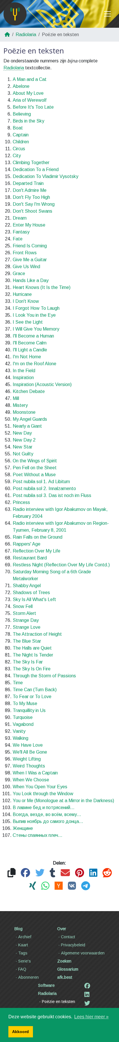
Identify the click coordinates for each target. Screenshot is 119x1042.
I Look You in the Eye (34, 315)
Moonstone (24, 412)
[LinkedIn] (87, 994)
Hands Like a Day (31, 280)
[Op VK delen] (72, 886)
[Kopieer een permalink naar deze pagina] (11, 873)
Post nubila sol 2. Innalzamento (44, 488)
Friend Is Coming (30, 245)
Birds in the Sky (28, 120)
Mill (16, 398)
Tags (22, 953)
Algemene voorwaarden (83, 953)
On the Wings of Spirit (35, 460)
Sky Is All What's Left (34, 599)
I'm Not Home (27, 356)
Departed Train (28, 183)
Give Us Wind (26, 266)
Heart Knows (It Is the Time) (41, 287)
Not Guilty (23, 453)
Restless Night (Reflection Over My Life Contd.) (61, 564)
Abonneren (28, 977)
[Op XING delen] (33, 886)
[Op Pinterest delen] (79, 873)
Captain (21, 134)
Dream (20, 218)
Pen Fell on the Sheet (35, 467)
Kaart (23, 945)
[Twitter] (87, 1003)
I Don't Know (26, 301)
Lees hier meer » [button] (91, 1016)
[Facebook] (87, 986)
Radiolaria (26, 34)
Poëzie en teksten (58, 1001)
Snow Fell (23, 606)
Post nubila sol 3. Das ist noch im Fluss (52, 495)
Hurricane (22, 294)
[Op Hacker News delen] (58, 886)
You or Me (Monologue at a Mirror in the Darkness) (63, 800)
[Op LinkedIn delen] (93, 873)
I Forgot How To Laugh (36, 308)
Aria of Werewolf (30, 100)
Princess (21, 502)
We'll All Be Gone (30, 752)
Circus (19, 148)
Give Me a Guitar (30, 259)
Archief (24, 937)
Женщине (23, 828)
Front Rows (25, 252)
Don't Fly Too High (31, 197)
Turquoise (23, 717)
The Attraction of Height (37, 634)
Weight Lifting (27, 759)
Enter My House (29, 225)
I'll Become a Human (33, 335)
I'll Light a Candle (30, 349)
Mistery (20, 405)
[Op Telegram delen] (86, 886)
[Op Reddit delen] (107, 873)
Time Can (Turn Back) (35, 689)
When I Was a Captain (35, 772)
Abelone (21, 86)
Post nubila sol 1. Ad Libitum (41, 481)
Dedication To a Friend (36, 169)
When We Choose (31, 779)
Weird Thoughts (29, 765)
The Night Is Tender (33, 654)
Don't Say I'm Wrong (34, 204)
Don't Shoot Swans (32, 211)
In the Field (24, 370)
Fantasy (21, 231)
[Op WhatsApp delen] (45, 886)
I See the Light (28, 322)
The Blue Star (27, 641)
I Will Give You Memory (36, 329)
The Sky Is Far (28, 661)
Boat (18, 127)
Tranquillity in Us (29, 710)
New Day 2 (24, 439)
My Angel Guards (30, 419)
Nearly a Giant (27, 426)
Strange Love (26, 627)
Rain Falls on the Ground (37, 537)
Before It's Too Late (33, 107)
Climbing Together (31, 162)
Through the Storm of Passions (44, 675)
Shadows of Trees (31, 592)
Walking (20, 738)
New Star (22, 446)
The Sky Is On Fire (32, 668)
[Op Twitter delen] (40, 873)
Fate (18, 238)
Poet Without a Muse (34, 474)
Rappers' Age (26, 544)
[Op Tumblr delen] (52, 873)
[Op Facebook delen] (25, 873)
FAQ (22, 969)
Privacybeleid (73, 945)
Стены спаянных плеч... (37, 835)
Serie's (24, 961)
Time (18, 682)
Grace (19, 273)
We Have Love (28, 745)
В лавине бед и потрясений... (44, 807)
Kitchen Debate (29, 391)
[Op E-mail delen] (65, 873)
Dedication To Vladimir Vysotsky (45, 176)
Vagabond (23, 724)
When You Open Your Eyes (40, 786)
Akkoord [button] (20, 1031)
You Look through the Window (43, 793)
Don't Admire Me (30, 190)
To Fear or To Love (32, 696)
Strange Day (26, 620)
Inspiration (23, 377)
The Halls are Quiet (32, 648)
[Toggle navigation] (107, 14)
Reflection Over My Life (36, 550)
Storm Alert (24, 613)
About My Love (28, 93)
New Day (22, 433)
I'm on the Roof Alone (34, 363)
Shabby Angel (27, 585)
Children (21, 141)
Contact (68, 937)
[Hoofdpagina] (15, 13)
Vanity (19, 731)
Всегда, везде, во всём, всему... (47, 814)
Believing (22, 114)
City (17, 155)
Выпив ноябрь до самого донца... (48, 821)
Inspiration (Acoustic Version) (42, 384)
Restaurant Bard (30, 557)
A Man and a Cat (30, 79)
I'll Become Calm (30, 342)
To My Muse (25, 703)
